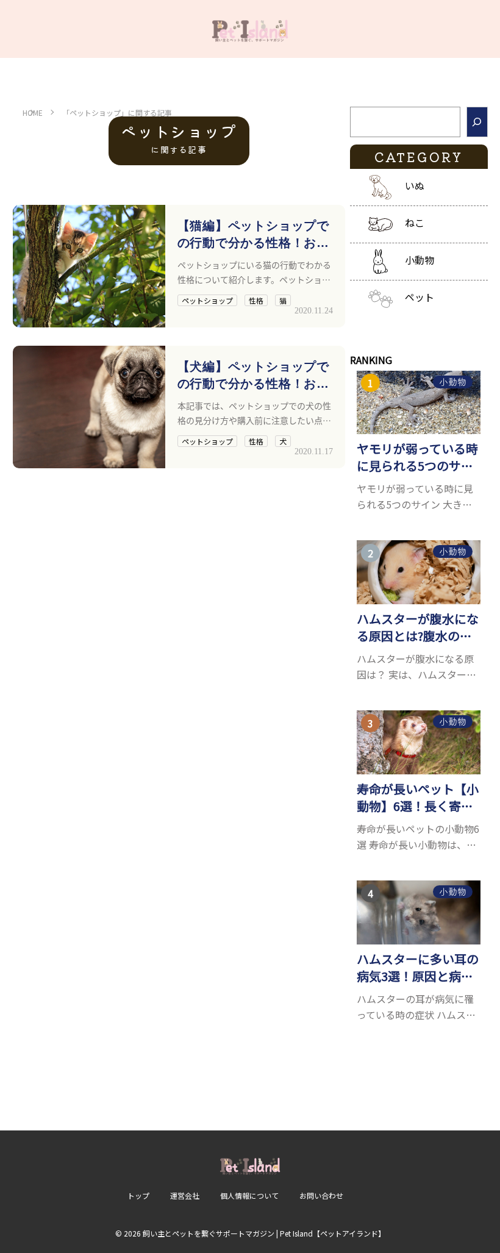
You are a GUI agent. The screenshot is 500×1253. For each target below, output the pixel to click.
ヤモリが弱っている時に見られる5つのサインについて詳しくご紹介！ (417, 457)
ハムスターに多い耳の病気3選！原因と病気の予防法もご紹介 (418, 968)
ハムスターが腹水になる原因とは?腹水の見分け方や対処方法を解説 (418, 627)
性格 (256, 300)
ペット (419, 297)
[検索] (477, 122)
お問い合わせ (321, 1195)
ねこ (414, 222)
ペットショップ (207, 300)
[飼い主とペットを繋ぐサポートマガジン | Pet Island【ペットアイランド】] (250, 29)
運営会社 (184, 1195)
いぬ (414, 185)
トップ (138, 1195)
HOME (33, 112)
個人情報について (249, 1195)
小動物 (419, 259)
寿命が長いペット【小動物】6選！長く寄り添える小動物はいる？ (418, 797)
